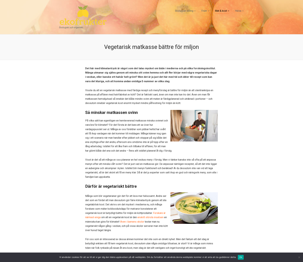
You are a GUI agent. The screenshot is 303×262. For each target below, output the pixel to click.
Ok (240, 257)
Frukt (204, 10)
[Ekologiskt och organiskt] (83, 15)
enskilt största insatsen (150, 217)
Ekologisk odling (184, 10)
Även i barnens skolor (132, 221)
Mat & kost (221, 10)
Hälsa (238, 10)
